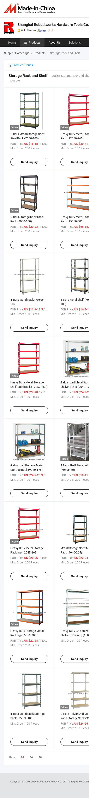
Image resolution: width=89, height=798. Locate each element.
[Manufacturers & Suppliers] (30, 8)
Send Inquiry (29, 162)
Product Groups (22, 65)
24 (22, 757)
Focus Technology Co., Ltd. (52, 781)
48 (40, 757)
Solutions (75, 42)
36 (31, 757)
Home (12, 42)
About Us (54, 42)
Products (34, 42)
